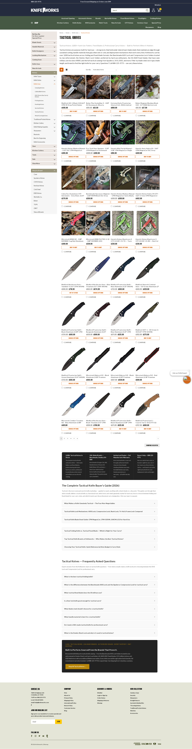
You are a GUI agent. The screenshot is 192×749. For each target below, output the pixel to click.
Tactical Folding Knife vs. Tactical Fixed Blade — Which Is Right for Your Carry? (109, 531)
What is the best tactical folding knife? (109, 576)
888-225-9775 (36, 2)
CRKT (36, 208)
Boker (36, 201)
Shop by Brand (37, 170)
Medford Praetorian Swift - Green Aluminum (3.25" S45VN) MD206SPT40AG (73, 376)
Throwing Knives (135, 705)
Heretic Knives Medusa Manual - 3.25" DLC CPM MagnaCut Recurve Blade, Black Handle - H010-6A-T (73, 149)
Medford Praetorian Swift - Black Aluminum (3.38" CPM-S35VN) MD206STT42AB (121, 422)
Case (35, 174)
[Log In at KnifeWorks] (153, 10)
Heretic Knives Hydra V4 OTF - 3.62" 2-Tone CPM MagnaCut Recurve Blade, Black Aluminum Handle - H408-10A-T (147, 195)
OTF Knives (129, 23)
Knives (34, 73)
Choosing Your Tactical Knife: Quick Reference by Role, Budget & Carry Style (109, 547)
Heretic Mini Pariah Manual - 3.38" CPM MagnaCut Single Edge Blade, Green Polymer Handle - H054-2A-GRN (122, 149)
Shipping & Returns (103, 700)
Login (99, 695)
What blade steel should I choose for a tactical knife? (109, 609)
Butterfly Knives (111, 18)
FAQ (65, 693)
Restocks (37, 134)
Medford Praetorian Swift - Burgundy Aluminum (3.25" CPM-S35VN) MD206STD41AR (97, 331)
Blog (159, 27)
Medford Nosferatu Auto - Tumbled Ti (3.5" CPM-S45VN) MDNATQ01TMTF (72, 286)
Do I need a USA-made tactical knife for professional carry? (109, 625)
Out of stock (73, 293)
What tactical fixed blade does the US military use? (109, 593)
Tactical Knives (39, 112)
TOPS (36, 204)
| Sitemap (45, 744)
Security (132, 695)
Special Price (156, 23)
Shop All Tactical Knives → (77, 666)
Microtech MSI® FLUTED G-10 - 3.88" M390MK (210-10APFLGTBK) (97, 240)
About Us (67, 695)
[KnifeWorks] (63, 10)
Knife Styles (77, 23)
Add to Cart (73, 111)
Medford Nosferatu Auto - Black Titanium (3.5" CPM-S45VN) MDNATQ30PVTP (96, 422)
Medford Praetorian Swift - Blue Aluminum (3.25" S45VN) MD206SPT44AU (122, 286)
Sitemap (99, 703)
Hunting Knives (39, 104)
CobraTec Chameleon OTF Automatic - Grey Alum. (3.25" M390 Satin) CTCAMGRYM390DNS (72, 195)
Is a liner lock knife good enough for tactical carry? (109, 601)
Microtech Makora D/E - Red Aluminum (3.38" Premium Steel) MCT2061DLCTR (146, 376)
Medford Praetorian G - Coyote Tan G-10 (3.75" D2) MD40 (146, 422)
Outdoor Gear (142, 23)
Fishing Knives (39, 100)
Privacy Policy (68, 698)
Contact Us (35, 689)
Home (61, 33)
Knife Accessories (39, 142)
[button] (187, 380)
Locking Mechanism (39, 55)
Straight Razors (135, 700)
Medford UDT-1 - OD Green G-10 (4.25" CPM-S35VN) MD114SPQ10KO (147, 331)
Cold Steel (37, 189)
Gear (34, 146)
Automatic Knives (85, 18)
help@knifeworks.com (42, 702)
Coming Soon (37, 60)
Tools (34, 155)
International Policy (70, 703)
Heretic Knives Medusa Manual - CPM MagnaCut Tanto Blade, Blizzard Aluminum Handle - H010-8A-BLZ (122, 195)
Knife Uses (36, 64)
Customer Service (69, 708)
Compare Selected (152, 445)
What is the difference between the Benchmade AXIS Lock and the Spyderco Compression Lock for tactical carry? (109, 584)
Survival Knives (39, 108)
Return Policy (68, 705)
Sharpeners (149, 27)
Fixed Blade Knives (127, 18)
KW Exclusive (90, 23)
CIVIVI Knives (38, 182)
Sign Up (105, 695)
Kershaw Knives (39, 186)
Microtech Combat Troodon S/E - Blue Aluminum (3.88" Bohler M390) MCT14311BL (72, 422)
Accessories (134, 713)
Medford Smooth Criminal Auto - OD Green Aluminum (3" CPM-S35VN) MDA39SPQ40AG (147, 286)
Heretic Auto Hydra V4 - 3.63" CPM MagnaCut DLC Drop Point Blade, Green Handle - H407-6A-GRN (147, 149)
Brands (98, 18)
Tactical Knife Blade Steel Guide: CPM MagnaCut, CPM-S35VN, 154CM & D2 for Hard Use (109, 519)
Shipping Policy (68, 700)
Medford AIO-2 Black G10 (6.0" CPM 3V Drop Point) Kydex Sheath (73, 104)
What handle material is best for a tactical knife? (109, 617)
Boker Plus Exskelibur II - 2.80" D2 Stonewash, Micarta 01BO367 (97, 104)
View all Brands (39, 212)
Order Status (101, 698)
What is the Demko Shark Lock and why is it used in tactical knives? (109, 633)
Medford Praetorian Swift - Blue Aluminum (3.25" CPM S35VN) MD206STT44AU (121, 331)
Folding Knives (155, 18)
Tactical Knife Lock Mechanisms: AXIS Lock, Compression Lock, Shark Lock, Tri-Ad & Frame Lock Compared (109, 511)
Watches (133, 711)
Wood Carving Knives (41, 115)
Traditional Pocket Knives (42, 119)
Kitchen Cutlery (63, 23)
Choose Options (98, 111)
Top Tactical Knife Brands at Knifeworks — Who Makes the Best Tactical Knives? (109, 539)
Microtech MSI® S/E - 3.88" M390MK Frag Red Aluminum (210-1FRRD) (72, 240)
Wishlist (158, 5)
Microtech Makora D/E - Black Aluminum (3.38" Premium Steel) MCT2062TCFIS (97, 376)
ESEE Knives (37, 193)
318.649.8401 (39, 700)
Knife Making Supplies (41, 127)
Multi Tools (103, 23)
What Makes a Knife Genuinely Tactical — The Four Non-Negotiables (109, 503)
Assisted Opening (68, 18)
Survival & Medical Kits (137, 703)
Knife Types (37, 76)
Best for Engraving (40, 138)
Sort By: (88, 70)
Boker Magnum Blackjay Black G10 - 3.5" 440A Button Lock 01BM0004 (147, 104)
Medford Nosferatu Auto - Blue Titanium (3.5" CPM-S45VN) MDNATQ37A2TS (98, 286)
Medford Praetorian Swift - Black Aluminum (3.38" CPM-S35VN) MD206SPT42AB (72, 331)
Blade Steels (36, 42)
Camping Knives (39, 88)
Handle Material (38, 47)
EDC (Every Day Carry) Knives (41, 96)
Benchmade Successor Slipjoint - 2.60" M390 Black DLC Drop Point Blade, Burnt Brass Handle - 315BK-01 (98, 195)
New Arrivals (116, 23)
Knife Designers (38, 51)
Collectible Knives (40, 91)
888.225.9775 (41, 697)
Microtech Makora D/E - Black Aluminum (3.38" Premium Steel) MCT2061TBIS (122, 376)
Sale (33, 159)
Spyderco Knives (39, 178)
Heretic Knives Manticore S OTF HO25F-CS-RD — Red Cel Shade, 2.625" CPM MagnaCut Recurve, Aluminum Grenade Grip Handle (147, 240)
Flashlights (142, 18)
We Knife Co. (38, 197)
